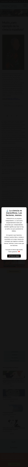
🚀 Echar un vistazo (14, 256)
